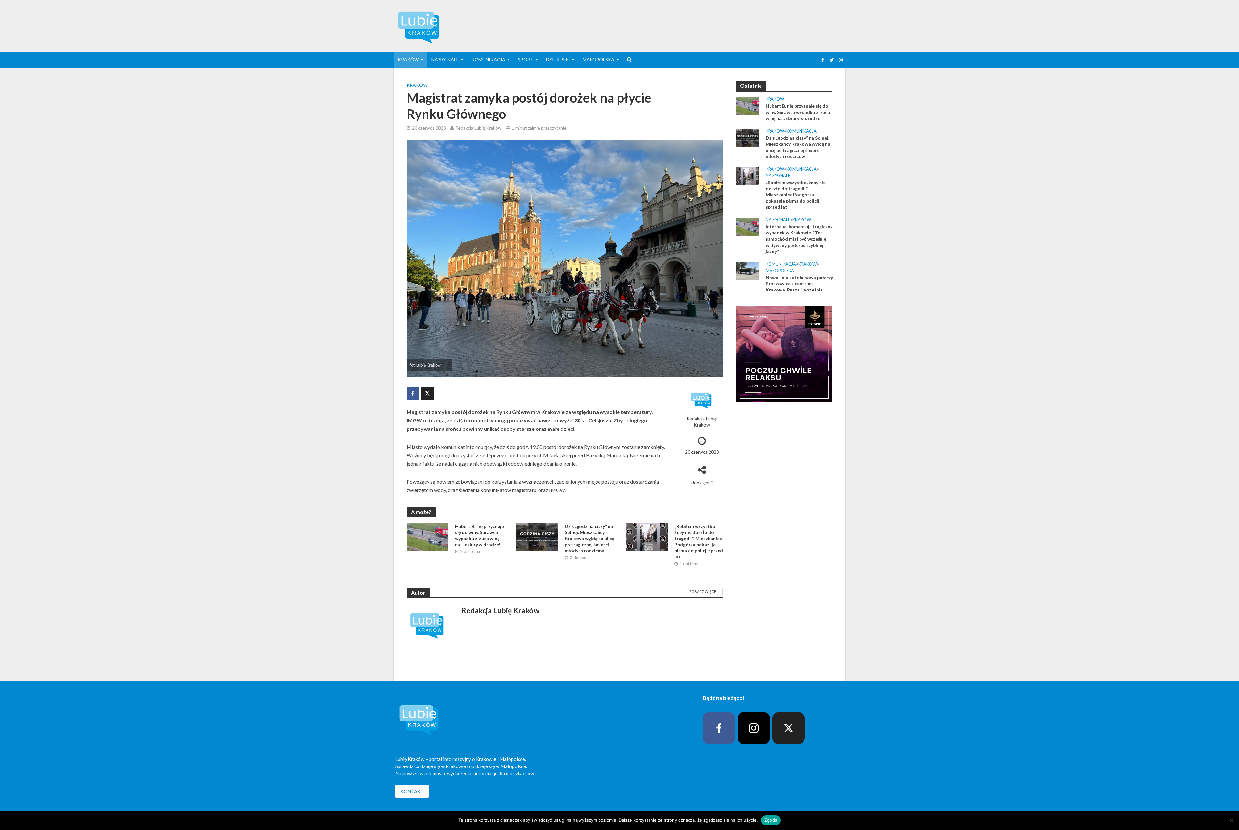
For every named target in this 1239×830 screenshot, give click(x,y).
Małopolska (598, 59)
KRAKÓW (408, 59)
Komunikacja (488, 59)
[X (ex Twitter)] (788, 728)
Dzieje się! (558, 59)
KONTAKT (412, 791)
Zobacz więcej (703, 591)
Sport (525, 59)
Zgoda (770, 820)
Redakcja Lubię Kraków (478, 128)
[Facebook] (719, 728)
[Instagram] (754, 728)
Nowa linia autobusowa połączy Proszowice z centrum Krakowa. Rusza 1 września (799, 283)
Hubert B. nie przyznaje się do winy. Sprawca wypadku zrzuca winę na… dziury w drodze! (479, 535)
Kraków (417, 85)
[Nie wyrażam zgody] (1231, 820)
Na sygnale (445, 59)
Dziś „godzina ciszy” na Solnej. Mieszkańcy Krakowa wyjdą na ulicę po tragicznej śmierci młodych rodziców (589, 538)
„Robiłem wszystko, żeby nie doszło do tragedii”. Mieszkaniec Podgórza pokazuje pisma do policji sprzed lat (698, 541)
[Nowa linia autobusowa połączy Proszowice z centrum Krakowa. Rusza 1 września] (747, 270)
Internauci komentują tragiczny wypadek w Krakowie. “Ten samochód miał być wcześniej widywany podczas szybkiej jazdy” (799, 239)
